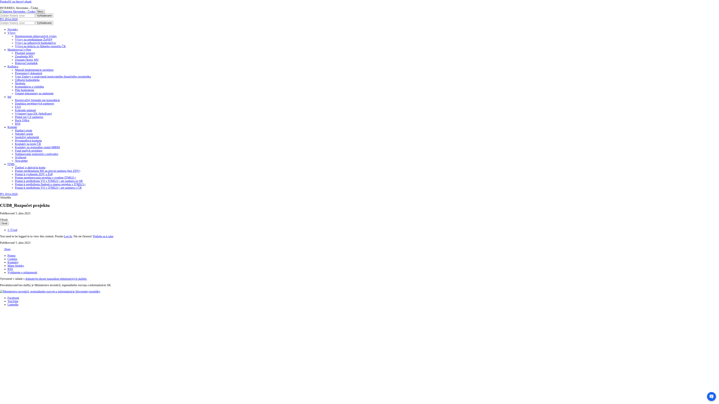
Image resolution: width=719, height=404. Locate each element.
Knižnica (12, 66)
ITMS (11, 164)
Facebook (13, 297)
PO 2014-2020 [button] (9, 19)
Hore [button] (7, 249)
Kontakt (12, 127)
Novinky (12, 29)
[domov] (50, 291)
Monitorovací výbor (19, 49)
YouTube (12, 301)
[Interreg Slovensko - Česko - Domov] (18, 11)
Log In (68, 236)
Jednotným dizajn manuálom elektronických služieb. (56, 278)
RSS (10, 269)
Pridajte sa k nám (103, 236)
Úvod (4, 223)
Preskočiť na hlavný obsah (15, 1)
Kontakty (13, 262)
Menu (40, 11)
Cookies (12, 259)
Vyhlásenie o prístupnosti (22, 272)
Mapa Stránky (15, 265)
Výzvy (11, 32)
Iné (9, 96)
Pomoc (11, 255)
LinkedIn (12, 304)
